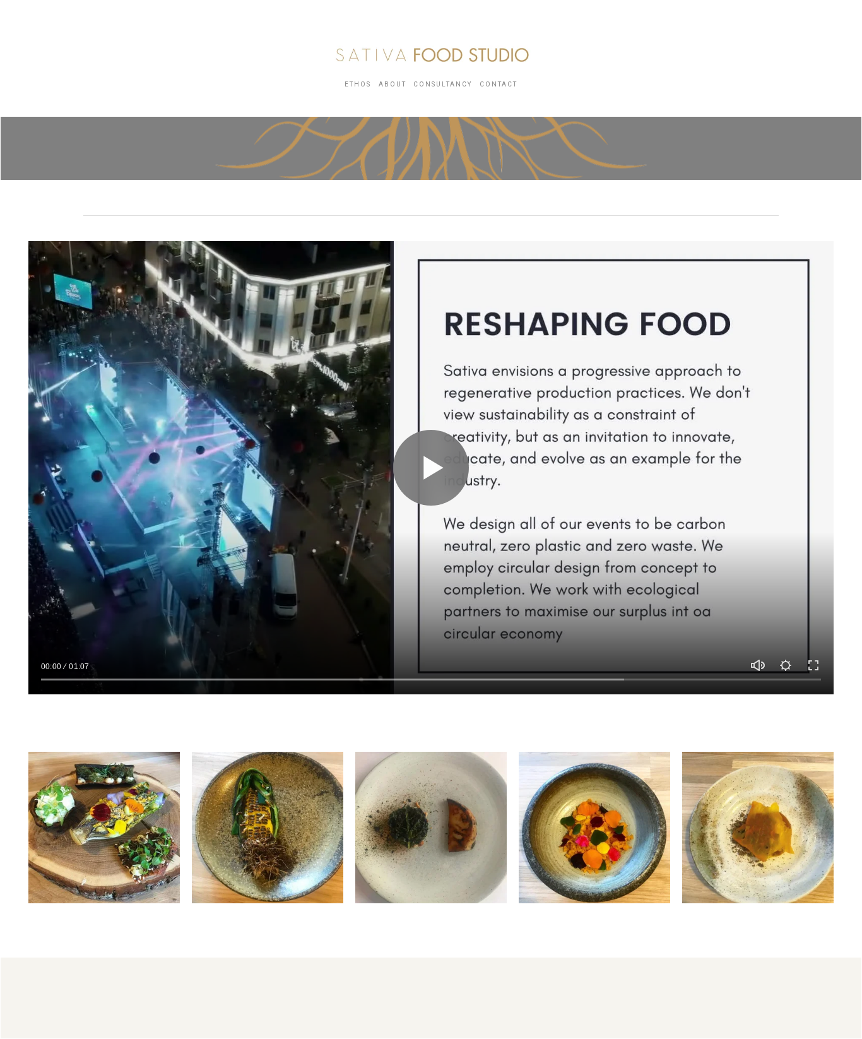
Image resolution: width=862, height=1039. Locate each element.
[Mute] (757, 665)
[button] (104, 827)
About (392, 84)
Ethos (358, 84)
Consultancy (442, 84)
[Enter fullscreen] (813, 665)
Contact (498, 84)
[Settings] (785, 665)
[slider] (431, 679)
